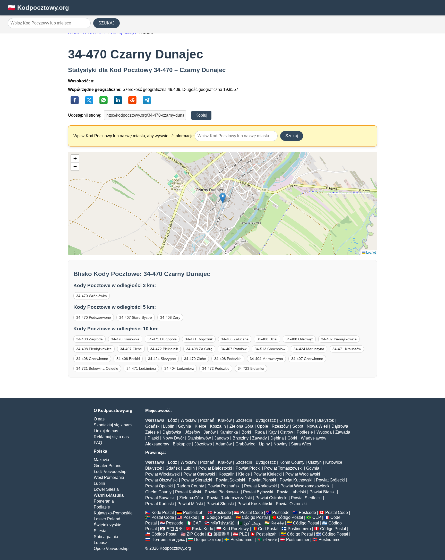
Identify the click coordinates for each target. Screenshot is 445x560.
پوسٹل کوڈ (252, 523)
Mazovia (101, 460)
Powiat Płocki (248, 468)
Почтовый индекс (168, 539)
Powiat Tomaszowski (283, 468)
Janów (210, 432)
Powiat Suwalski (160, 498)
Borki (246, 432)
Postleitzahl (193, 512)
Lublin (99, 483)
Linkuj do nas (106, 431)
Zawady (259, 438)
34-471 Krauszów (346, 349)
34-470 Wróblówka (91, 296)
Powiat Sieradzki (196, 480)
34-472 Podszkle (215, 368)
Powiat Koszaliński (254, 504)
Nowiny (280, 444)
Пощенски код (207, 539)
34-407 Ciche (131, 349)
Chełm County (158, 492)
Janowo (222, 438)
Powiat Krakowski (260, 486)
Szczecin (243, 420)
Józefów (192, 432)
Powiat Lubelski (291, 492)
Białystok (325, 420)
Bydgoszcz (266, 420)
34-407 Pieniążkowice (339, 339)
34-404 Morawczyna (266, 359)
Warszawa (154, 420)
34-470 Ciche (195, 359)
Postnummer (242, 539)
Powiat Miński (190, 504)
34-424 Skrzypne (162, 359)
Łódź (172, 420)
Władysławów (313, 438)
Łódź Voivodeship (110, 471)
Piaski (153, 438)
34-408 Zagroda (89, 339)
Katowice (305, 420)
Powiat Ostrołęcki (271, 498)
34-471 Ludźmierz (141, 368)
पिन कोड (277, 523)
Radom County (190, 486)
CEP (316, 517)
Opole (262, 426)
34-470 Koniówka (125, 339)
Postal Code (251, 512)
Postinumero (299, 529)
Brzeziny (241, 438)
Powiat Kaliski (188, 492)
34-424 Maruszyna (309, 349)
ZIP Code (195, 534)
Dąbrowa (339, 426)
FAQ (98, 443)
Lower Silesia (106, 489)
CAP (197, 523)
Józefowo (203, 444)
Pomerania (104, 501)
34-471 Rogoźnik (199, 339)
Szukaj (291, 136)
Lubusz (100, 542)
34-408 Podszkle (228, 359)
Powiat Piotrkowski (222, 492)
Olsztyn (286, 420)
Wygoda (324, 432)
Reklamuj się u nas (111, 437)
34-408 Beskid (128, 359)
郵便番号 (221, 534)
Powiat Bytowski (258, 492)
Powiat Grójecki (330, 480)
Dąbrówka (171, 432)
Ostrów (286, 432)
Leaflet (370, 252)
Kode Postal (162, 512)
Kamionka (228, 432)
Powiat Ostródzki (291, 504)
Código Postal (220, 517)
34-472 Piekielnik (164, 349)
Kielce (200, 426)
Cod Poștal (268, 529)
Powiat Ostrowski (199, 474)
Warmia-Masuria (109, 495)
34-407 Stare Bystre (135, 317)
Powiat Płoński (262, 480)
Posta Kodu (202, 529)
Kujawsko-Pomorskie (113, 513)
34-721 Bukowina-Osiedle (97, 368)
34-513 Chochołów (270, 349)
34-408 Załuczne (235, 339)
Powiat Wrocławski (302, 474)
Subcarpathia (106, 537)
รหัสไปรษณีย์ (222, 523)
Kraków (225, 420)
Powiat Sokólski (230, 480)
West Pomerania (109, 477)
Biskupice (182, 444)
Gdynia (184, 426)
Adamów (224, 444)
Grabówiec (245, 444)
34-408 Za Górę (199, 349)
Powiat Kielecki (267, 474)
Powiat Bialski (323, 492)
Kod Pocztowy (235, 529)
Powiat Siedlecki (306, 498)
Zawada (342, 432)
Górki (292, 438)
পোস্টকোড (270, 539)
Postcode (222, 512)
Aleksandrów (157, 444)
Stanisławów (199, 438)
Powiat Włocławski (162, 474)
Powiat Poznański (224, 486)
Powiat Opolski (159, 486)
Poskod (190, 517)
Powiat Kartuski (159, 504)
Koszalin (218, 426)
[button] (222, 198)
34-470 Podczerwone (93, 317)
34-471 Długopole (162, 339)
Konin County (291, 462)
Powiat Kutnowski (296, 480)
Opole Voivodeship (111, 548)
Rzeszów (280, 426)
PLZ (243, 534)
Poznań (207, 420)
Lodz (172, 462)
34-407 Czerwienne (307, 359)
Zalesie (152, 432)
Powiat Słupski (220, 504)
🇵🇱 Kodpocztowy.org (38, 7)
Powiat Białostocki (215, 468)
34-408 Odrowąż (299, 339)
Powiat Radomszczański (229, 498)
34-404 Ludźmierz (179, 368)
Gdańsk (152, 426)
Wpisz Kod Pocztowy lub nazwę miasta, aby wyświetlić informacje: (134, 136)
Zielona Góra (241, 426)
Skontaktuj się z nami (113, 425)
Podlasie (102, 507)
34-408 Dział (267, 339)
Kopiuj (201, 115)
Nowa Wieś (317, 426)
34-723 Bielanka (251, 368)
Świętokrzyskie (107, 525)
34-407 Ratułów (233, 349)
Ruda (260, 432)
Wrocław (188, 420)
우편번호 (174, 529)
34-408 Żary (170, 317)
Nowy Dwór (173, 438)
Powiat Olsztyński (161, 480)
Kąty (272, 432)
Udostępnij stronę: (84, 115)
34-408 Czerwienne (92, 359)
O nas (99, 419)
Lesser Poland (107, 519)
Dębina (277, 438)
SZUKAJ (106, 23)
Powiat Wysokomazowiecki (305, 486)
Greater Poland (108, 465)
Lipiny (264, 444)
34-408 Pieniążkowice (94, 349)
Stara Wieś (301, 444)
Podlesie (305, 432)
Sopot (297, 426)
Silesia (100, 531)
